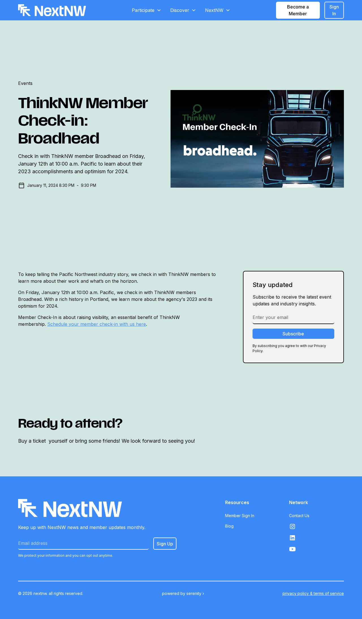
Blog (229, 526)
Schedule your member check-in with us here (96, 324)
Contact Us (299, 515)
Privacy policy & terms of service (313, 593)
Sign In (334, 10)
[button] (146, 10)
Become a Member (298, 10)
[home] (52, 10)
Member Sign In (239, 515)
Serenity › (195, 593)
